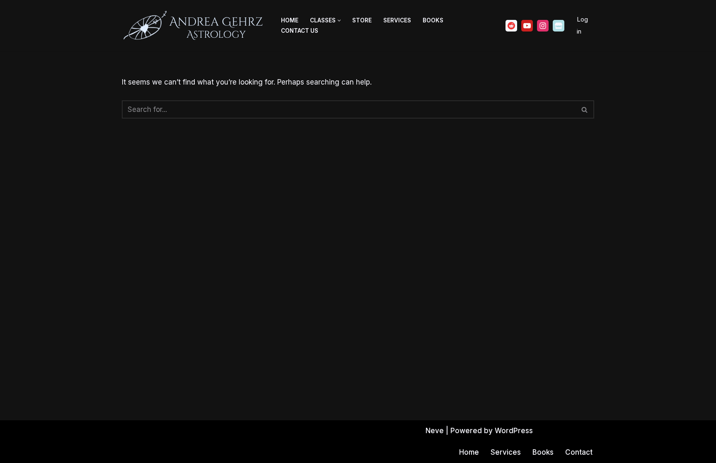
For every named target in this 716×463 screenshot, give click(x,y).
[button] (339, 20)
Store (362, 20)
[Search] (585, 109)
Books (433, 20)
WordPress (514, 431)
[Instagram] (543, 26)
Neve (435, 431)
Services (397, 20)
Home (289, 20)
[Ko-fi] (558, 26)
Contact (579, 452)
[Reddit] (511, 26)
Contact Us (299, 30)
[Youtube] (527, 26)
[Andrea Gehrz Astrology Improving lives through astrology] (194, 25)
